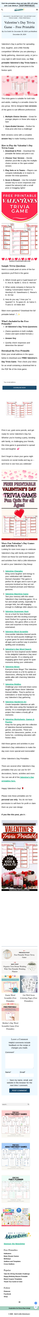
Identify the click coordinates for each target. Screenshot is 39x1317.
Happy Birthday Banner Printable (16, 1276)
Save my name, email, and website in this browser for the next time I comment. (19, 1082)
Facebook (7, 1294)
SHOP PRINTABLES (26, 6)
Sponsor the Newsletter (14, 1244)
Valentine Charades (14, 571)
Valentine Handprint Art (15, 702)
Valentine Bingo (12, 667)
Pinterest (7, 1291)
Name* (8, 1072)
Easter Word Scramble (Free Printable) (10, 998)
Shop (6, 1296)
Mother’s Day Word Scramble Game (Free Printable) (10, 1026)
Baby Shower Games (11, 1256)
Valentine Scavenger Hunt (16, 611)
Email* (22, 1072)
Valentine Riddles (13, 684)
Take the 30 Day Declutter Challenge (17, 1274)
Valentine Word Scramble (16, 632)
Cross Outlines (9, 1264)
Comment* (9, 1052)
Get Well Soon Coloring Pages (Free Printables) (28, 998)
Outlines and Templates (12, 1261)
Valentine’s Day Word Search (18, 649)
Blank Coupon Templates (13, 1279)
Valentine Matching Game (16, 594)
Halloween (7, 1253)
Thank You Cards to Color (13, 1281)
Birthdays (7, 1259)
